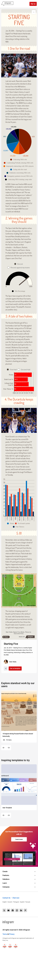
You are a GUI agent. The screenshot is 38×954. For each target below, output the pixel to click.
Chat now (15, 898)
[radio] (19, 264)
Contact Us (6, 898)
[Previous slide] (4, 748)
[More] (34, 12)
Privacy (11, 934)
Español (22, 902)
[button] (19, 159)
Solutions (6, 879)
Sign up (33, 4)
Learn (5, 883)
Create (5, 871)
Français (27, 902)
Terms (5, 934)
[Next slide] (9, 748)
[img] (25, 140)
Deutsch (9, 902)
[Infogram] (7, 4)
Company (6, 887)
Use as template (15, 668)
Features (6, 875)
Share (6, 637)
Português (16, 902)
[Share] (6, 668)
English (5, 902)
